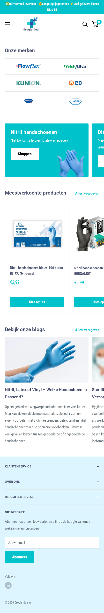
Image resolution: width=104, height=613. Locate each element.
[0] (95, 24)
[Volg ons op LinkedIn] (8, 585)
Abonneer (19, 557)
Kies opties (37, 302)
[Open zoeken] (85, 24)
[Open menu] (7, 24)
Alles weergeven (87, 193)
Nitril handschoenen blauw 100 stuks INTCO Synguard (36, 271)
